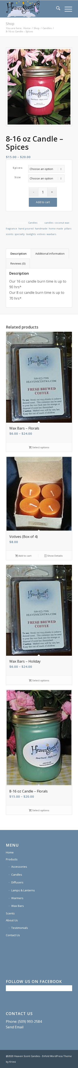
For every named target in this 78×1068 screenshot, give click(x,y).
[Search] (56, 8)
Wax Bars (17, 906)
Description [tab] (18, 253)
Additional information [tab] (50, 253)
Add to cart (43, 202)
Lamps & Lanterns (23, 890)
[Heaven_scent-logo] (32, 8)
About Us (12, 920)
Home (10, 852)
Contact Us (13, 935)
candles (48, 222)
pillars (67, 228)
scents (9, 234)
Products (12, 859)
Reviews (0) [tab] (18, 263)
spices (18, 167)
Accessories (19, 867)
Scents (10, 913)
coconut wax (62, 222)
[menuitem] (56, 8)
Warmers (17, 898)
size (18, 177)
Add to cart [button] (24, 555)
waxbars (51, 234)
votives (41, 234)
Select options (40, 447)
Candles (32, 222)
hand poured (26, 228)
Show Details (55, 555)
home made (56, 228)
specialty (20, 234)
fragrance (11, 228)
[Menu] (66, 8)
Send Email (14, 1027)
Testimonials (19, 928)
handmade (41, 228)
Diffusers (17, 882)
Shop (10, 23)
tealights (31, 234)
